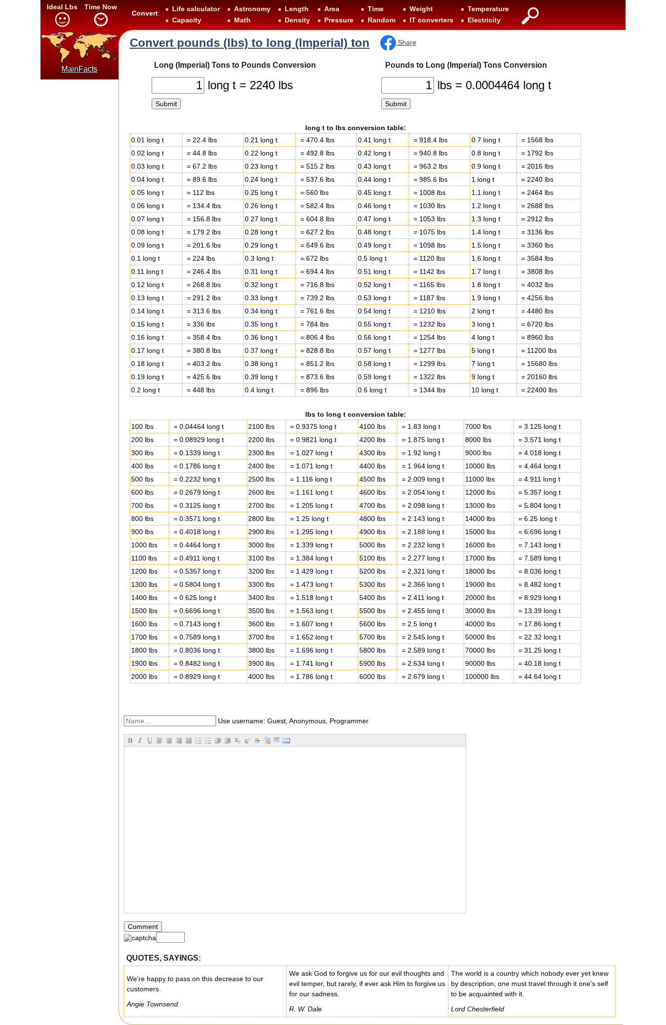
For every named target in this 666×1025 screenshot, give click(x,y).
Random (381, 20)
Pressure (338, 20)
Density (297, 20)
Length (297, 9)
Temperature (488, 9)
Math (242, 20)
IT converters (431, 20)
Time (376, 9)
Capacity (186, 20)
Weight (421, 9)
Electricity (484, 20)
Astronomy (252, 9)
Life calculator (196, 9)
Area (331, 9)
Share (406, 42)
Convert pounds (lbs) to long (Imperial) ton (250, 42)
